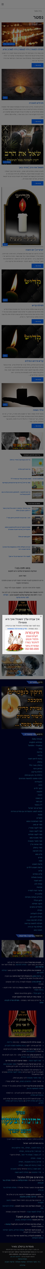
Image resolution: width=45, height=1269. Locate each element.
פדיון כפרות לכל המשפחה (17, 629)
